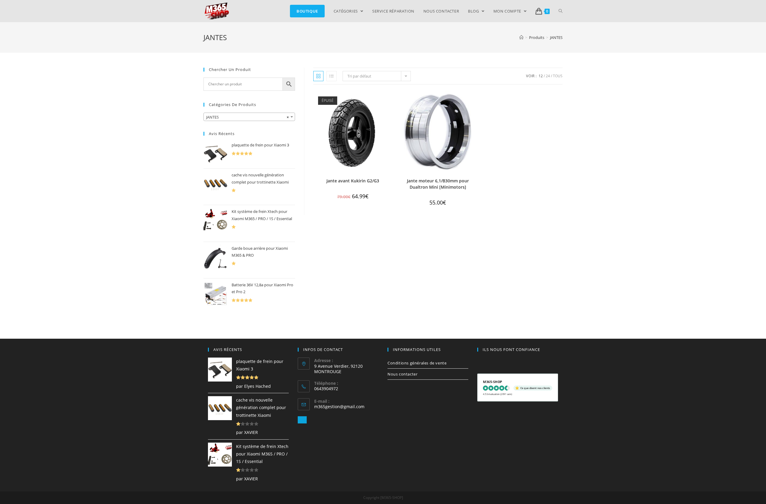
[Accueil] (521, 37)
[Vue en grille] (318, 76)
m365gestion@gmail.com (339, 406)
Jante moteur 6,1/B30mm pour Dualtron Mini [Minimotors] (438, 184)
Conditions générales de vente (416, 363)
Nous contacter (402, 374)
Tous (558, 75)
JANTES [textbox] (247, 117)
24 (548, 75)
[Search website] (560, 11)
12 (541, 75)
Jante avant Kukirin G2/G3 (352, 181)
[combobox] (249, 117)
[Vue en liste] (331, 76)
